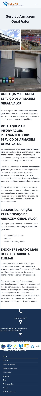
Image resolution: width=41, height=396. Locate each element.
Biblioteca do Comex (10, 368)
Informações (7, 372)
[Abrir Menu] (36, 4)
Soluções (6, 360)
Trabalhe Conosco (9, 392)
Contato (5, 388)
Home (5, 356)
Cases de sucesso (9, 364)
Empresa (6, 376)
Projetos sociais (8, 384)
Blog (4, 380)
